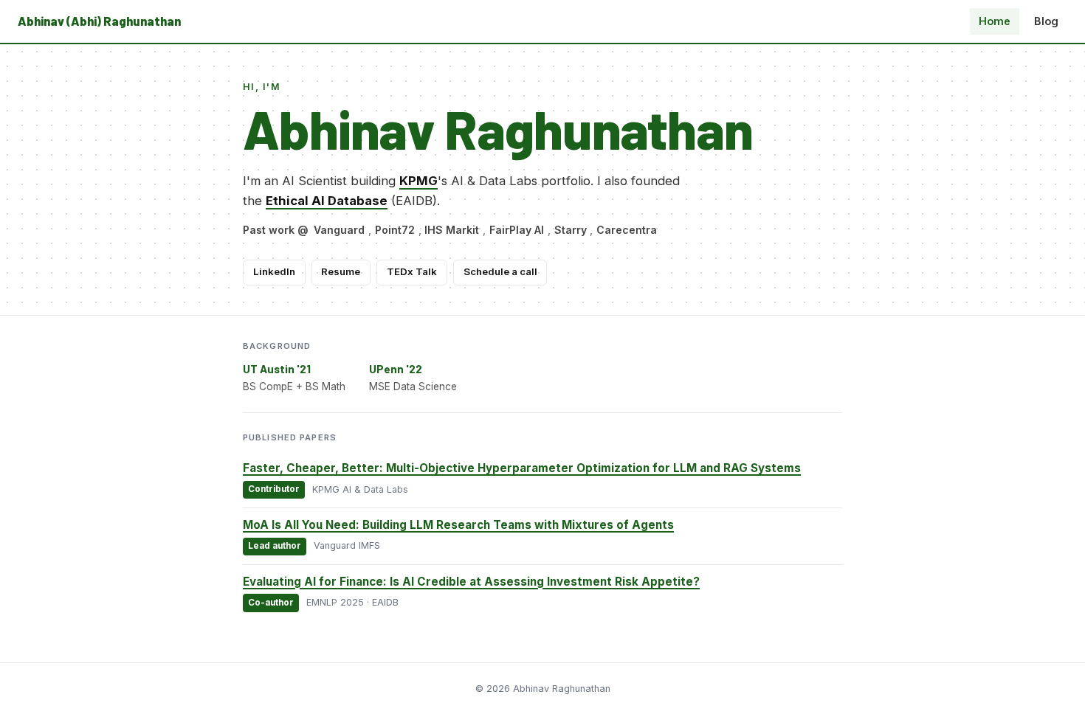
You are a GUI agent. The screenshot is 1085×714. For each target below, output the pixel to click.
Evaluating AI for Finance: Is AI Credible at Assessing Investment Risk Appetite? (471, 582)
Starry (570, 229)
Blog (1046, 21)
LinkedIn (274, 271)
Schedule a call (500, 271)
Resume (340, 271)
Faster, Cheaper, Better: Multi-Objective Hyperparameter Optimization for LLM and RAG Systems (522, 468)
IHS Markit (451, 229)
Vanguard (339, 229)
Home (994, 21)
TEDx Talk (412, 271)
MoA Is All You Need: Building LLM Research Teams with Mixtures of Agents (458, 525)
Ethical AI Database (327, 200)
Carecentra (626, 229)
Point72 (395, 229)
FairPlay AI (516, 229)
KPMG (418, 180)
